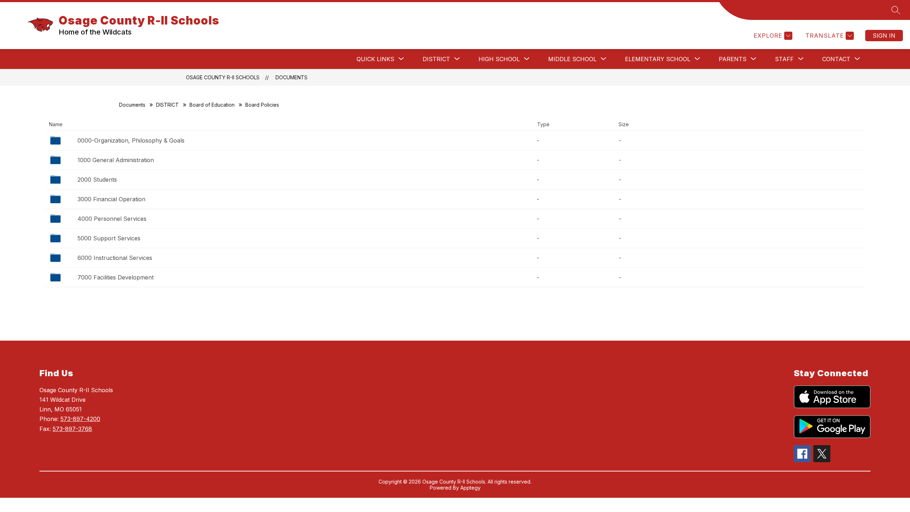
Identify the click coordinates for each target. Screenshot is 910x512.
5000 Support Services (108, 238)
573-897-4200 (80, 418)
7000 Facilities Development (115, 277)
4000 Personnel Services (111, 218)
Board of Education (212, 105)
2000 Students (97, 179)
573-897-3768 (72, 428)
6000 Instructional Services (114, 257)
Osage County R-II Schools (222, 77)
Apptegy (470, 488)
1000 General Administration (115, 160)
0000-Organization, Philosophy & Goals (130, 140)
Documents (291, 77)
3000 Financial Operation (111, 199)
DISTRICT (167, 105)
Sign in (884, 35)
